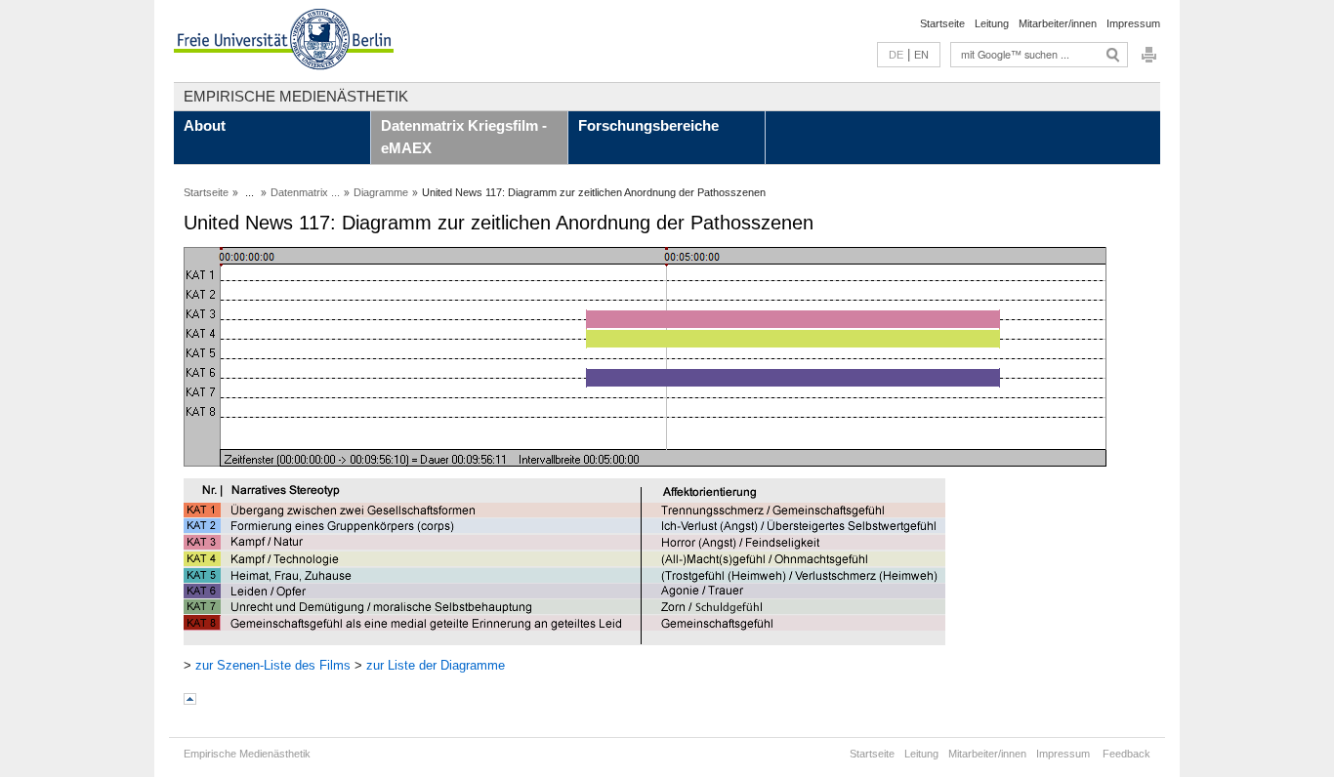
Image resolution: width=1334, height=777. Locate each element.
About (205, 125)
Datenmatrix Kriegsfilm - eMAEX (464, 136)
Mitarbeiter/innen (1058, 23)
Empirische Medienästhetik (296, 96)
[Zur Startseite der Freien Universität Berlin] (284, 41)
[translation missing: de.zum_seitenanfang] (190, 700)
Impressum (1133, 23)
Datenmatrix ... (305, 192)
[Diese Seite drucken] (1149, 60)
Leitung (992, 23)
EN (921, 55)
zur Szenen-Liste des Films (273, 665)
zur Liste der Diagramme (435, 665)
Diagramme (381, 192)
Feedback (1126, 753)
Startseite (942, 23)
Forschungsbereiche (648, 125)
